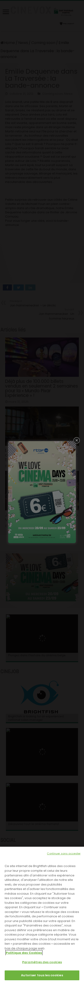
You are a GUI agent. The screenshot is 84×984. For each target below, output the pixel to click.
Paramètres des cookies (42, 962)
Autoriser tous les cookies (42, 975)
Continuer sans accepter (63, 853)
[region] (42, 915)
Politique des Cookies (24, 953)
